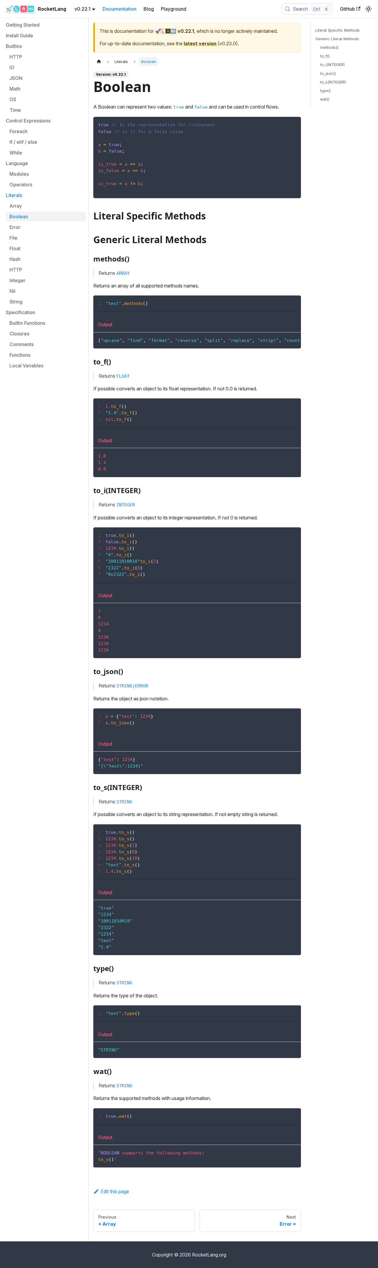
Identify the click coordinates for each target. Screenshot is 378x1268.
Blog (149, 9)
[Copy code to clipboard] (294, 124)
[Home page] (99, 61)
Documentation (119, 9)
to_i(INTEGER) (332, 64)
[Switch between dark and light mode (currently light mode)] (368, 9)
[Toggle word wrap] (283, 303)
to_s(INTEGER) (333, 82)
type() (325, 90)
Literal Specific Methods (337, 30)
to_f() (325, 56)
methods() (329, 47)
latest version (200, 43)
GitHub (347, 9)
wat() (324, 99)
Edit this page (115, 1191)
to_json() (328, 73)
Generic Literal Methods (337, 39)
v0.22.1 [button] (82, 9)
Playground (173, 9)
